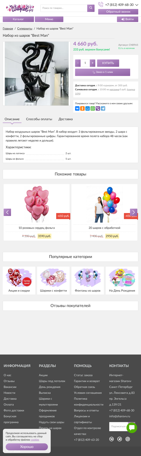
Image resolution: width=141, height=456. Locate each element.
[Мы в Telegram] (119, 440)
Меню (49, 19)
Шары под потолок (52, 381)
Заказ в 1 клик (104, 72)
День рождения (49, 387)
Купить (108, 63)
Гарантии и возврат (87, 381)
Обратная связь (84, 387)
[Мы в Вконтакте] (111, 440)
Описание (12, 119)
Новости (9, 392)
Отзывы (9, 381)
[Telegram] (103, 108)
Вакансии (10, 387)
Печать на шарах (50, 428)
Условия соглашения (88, 392)
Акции (43, 375)
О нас (7, 375)
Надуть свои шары (51, 422)
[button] (27, 446)
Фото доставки (14, 410)
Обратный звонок (118, 11)
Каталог (18, 19)
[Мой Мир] (87, 108)
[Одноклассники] (82, 108)
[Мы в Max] (127, 440)
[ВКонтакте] (77, 108)
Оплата (9, 404)
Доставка (66, 119)
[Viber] (98, 108)
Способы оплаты (39, 119)
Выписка (45, 392)
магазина (114, 89)
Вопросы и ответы (86, 410)
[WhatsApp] (93, 108)
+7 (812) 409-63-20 (86, 439)
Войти (129, 19)
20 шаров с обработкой (104, 227)
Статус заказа (83, 375)
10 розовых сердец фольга (37, 227)
